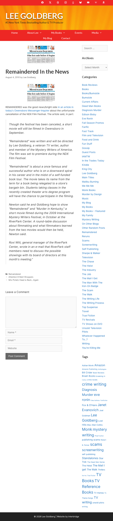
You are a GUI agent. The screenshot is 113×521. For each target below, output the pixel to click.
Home (14, 32)
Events (78, 32)
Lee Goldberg (34, 16)
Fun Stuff (87, 143)
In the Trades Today (93, 160)
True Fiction (88, 315)
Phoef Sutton (99, 436)
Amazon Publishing (89, 369)
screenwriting (93, 450)
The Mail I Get (89, 278)
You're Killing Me (91, 347)
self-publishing (88, 454)
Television (87, 257)
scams (96, 444)
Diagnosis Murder (91, 110)
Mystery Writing (90, 219)
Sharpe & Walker (91, 253)
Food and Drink (90, 139)
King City (87, 169)
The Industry (89, 270)
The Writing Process (93, 303)
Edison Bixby (89, 114)
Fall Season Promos (93, 122)
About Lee (32, 32)
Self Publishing (90, 249)
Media (95, 32)
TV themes (99, 493)
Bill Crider (87, 372)
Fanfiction (103, 400)
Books (85, 89)
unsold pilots (98, 502)
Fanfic (85, 127)
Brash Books (88, 376)
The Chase (88, 261)
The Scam (87, 290)
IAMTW (86, 156)
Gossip (86, 148)
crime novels (92, 380)
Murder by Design (92, 194)
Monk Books (88, 190)
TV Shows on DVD (92, 324)
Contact (65, 38)
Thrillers (101, 469)
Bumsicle (87, 97)
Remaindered (15, 274)
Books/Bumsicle (90, 93)
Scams (85, 240)
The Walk (87, 294)
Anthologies (102, 369)
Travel (85, 311)
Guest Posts (88, 152)
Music (85, 198)
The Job (86, 274)
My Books (56, 32)
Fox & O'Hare (89, 405)
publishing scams (91, 439)
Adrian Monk (88, 365)
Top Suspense (90, 307)
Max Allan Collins (95, 425)
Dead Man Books (91, 106)
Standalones (90, 458)
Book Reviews (89, 85)
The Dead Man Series (96, 462)
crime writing (94, 384)
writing (85, 507)
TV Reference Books (91, 486)
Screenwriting (89, 244)
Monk (87, 429)
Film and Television (92, 135)
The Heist (87, 265)
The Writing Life (90, 298)
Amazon (99, 365)
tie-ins (84, 475)
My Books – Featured (93, 211)
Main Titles (88, 177)
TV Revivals (88, 319)
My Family (87, 215)
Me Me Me (88, 185)
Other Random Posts (93, 228)
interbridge (73, 516)
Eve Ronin (87, 118)
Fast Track (88, 131)
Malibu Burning (90, 181)
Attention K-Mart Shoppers (21, 277)
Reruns (86, 236)
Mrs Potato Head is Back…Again (23, 280)
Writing (86, 343)
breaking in (100, 376)
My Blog (47, 38)
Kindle (85, 165)
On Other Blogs (90, 223)
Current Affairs (90, 101)
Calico (84, 380)
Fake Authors (95, 400)
